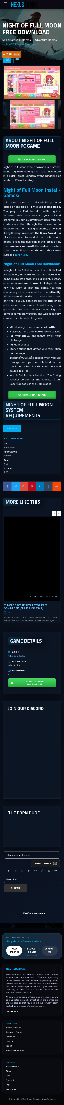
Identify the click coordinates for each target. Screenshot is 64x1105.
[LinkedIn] (40, 486)
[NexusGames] (24, 4)
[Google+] (24, 486)
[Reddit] (57, 486)
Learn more (12, 1011)
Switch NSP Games (15, 1050)
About (8, 1071)
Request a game (32, 951)
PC (9, 612)
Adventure (34, 597)
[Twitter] (15, 486)
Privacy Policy (12, 1066)
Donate (9, 1041)
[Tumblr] (48, 486)
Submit (15, 888)
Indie (42, 597)
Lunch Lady (21, 254)
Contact (10, 1080)
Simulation (49, 597)
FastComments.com (34, 913)
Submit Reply (43, 863)
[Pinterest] (32, 486)
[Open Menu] (5, 3)
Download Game (34, 159)
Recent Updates (13, 1027)
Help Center (11, 1089)
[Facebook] (7, 486)
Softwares (10, 1037)
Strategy (22, 656)
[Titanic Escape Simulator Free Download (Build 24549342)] (32, 559)
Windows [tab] (12, 428)
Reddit (9, 1046)
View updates (14, 951)
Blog (8, 1075)
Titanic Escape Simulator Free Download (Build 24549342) (26, 606)
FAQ (8, 1085)
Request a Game (14, 1032)
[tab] (7, 59)
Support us (50, 951)
